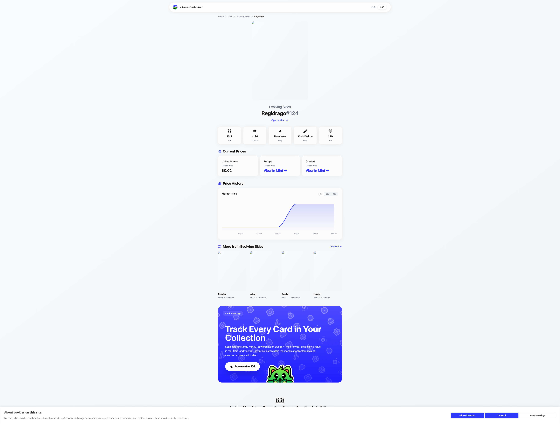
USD (382, 7)
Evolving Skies (243, 16)
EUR (373, 7)
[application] (280, 217)
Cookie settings (537, 415)
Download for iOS (245, 366)
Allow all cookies (467, 415)
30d (327, 194)
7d (321, 194)
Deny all (502, 415)
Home (221, 16)
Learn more (183, 418)
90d (334, 194)
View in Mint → (275, 170)
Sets (230, 16)
